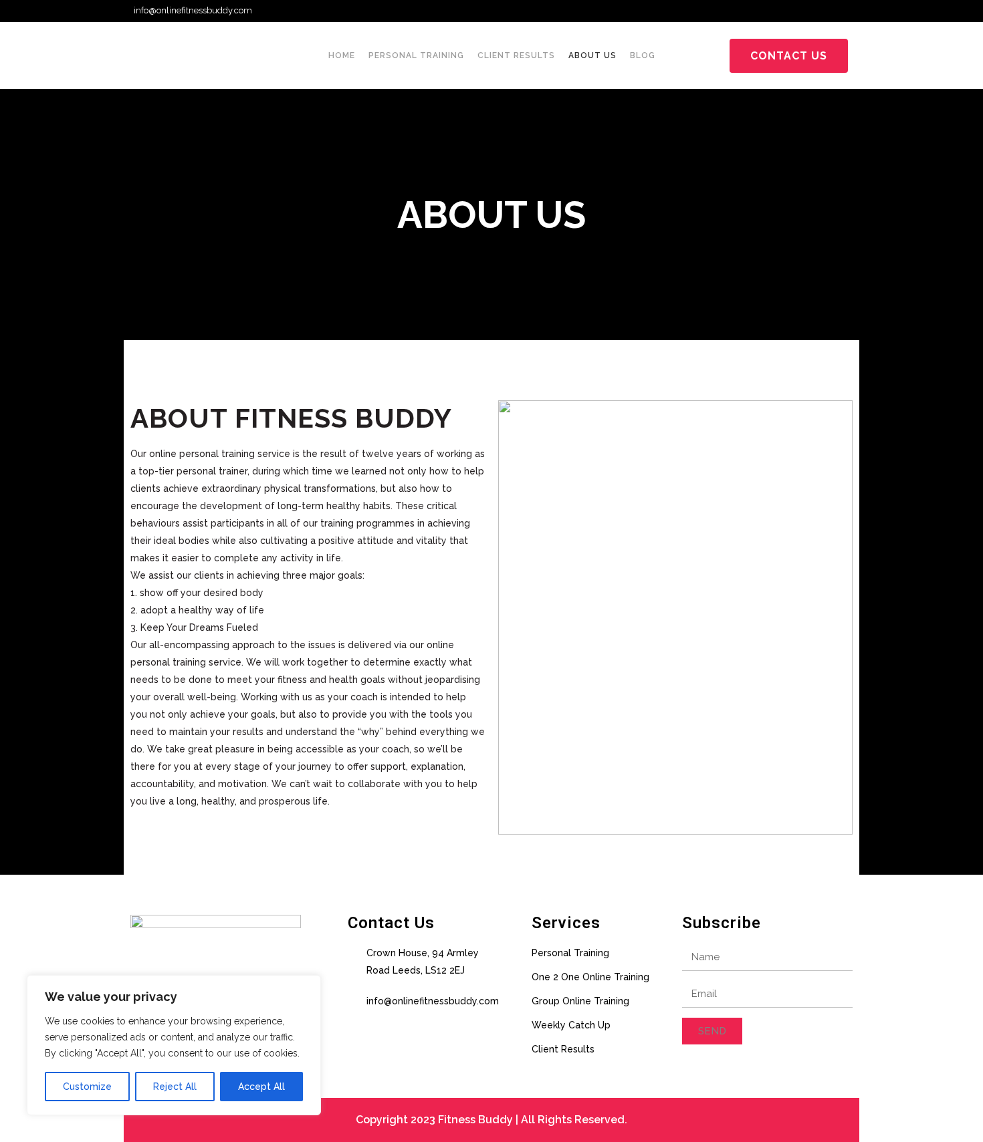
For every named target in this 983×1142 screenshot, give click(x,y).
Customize (87, 1086)
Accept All (261, 1086)
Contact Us (788, 55)
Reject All (175, 1086)
